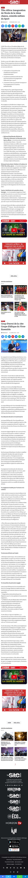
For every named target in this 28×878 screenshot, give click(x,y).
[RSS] (6, 785)
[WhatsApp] (19, 26)
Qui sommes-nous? (19, 861)
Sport (3, 7)
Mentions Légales (10, 864)
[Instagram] (18, 785)
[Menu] (2, 2)
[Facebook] (2, 26)
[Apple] (16, 785)
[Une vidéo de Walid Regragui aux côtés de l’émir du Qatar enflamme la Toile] (21, 306)
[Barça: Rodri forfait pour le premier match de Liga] (7, 289)
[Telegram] (22, 26)
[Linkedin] (9, 26)
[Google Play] (20, 785)
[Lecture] (14, 230)
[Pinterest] (12, 26)
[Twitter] (6, 26)
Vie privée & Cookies (9, 861)
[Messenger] (16, 26)
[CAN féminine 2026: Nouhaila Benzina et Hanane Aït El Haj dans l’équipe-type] (21, 289)
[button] (14, 230)
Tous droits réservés (17, 859)
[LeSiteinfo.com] (14, 2)
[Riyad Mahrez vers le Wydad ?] (7, 306)
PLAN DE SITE (18, 864)
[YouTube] (15, 785)
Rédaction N (4, 22)
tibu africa (14, 276)
